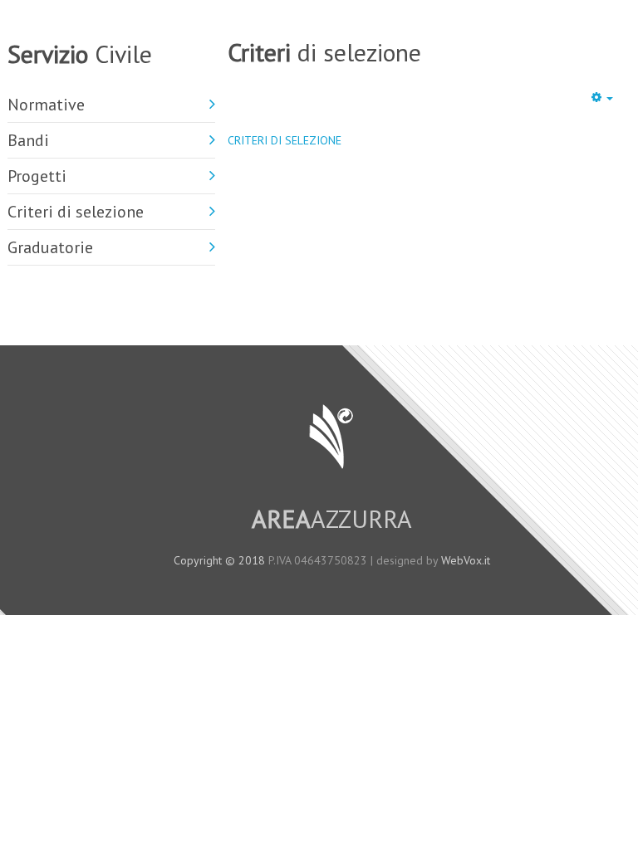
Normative (46, 104)
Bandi (28, 140)
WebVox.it (465, 560)
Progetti (36, 176)
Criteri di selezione (75, 211)
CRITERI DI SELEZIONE (284, 140)
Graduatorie (50, 247)
